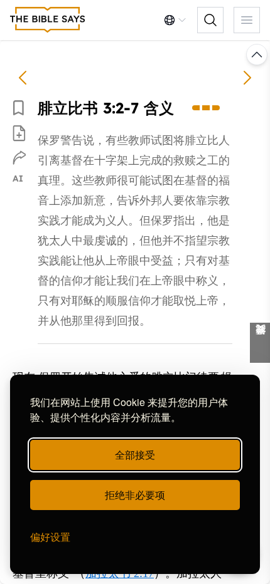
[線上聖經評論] (47, 20)
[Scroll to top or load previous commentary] (256, 54)
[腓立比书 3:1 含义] (23, 78)
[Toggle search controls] (210, 20)
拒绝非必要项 (135, 495)
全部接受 (135, 454)
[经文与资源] (260, 343)
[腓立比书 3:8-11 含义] (247, 78)
